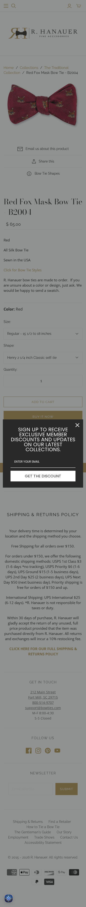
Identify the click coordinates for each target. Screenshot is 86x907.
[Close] (77, 425)
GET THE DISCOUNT (43, 476)
